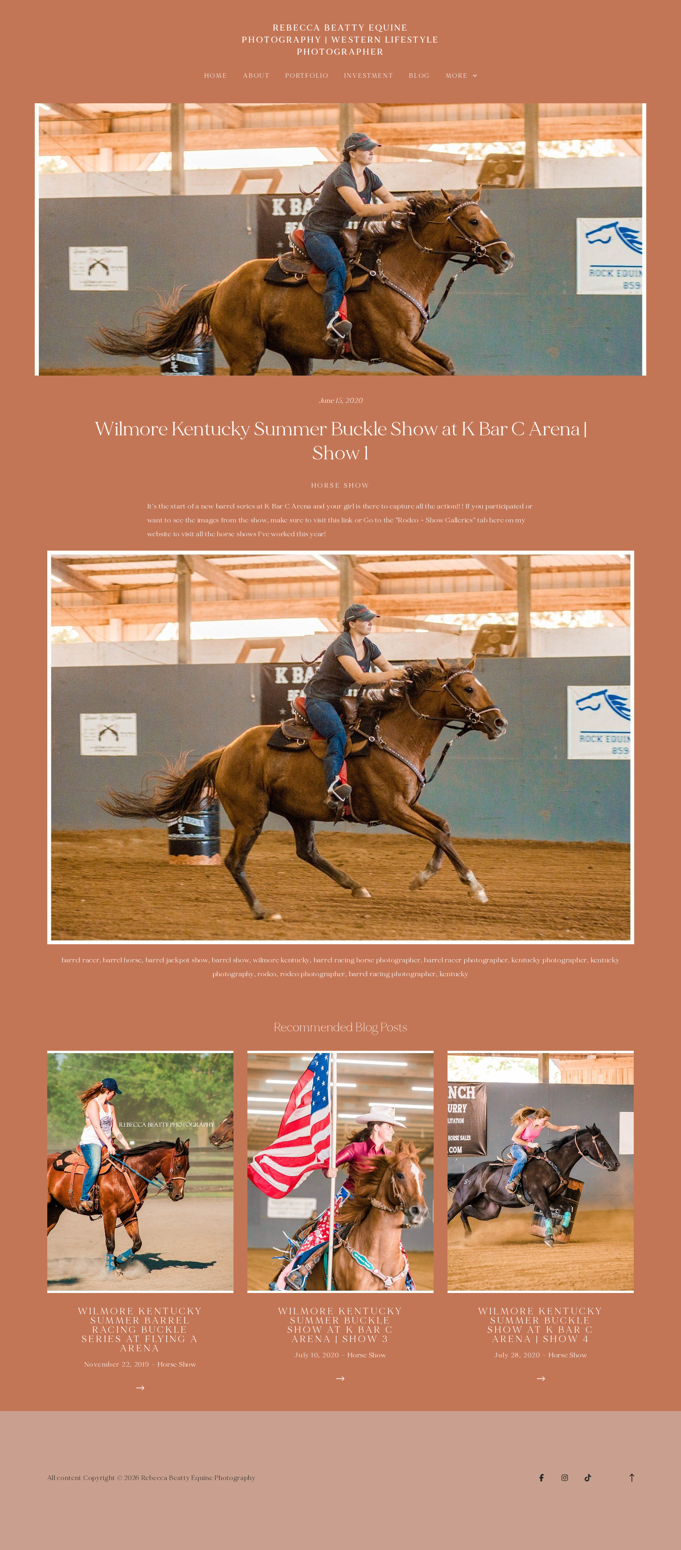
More (458, 76)
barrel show (230, 960)
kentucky (454, 974)
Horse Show (340, 485)
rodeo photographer (313, 974)
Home (216, 76)
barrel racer (81, 960)
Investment (368, 76)
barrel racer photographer (466, 960)
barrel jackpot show (176, 960)
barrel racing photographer (392, 974)
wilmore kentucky (281, 960)
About (256, 76)
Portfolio (307, 76)
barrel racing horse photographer (367, 960)
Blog (419, 76)
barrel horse (122, 960)
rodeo (267, 974)
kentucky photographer (549, 960)
